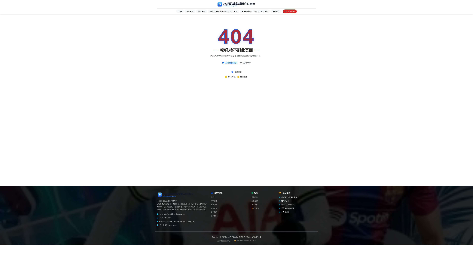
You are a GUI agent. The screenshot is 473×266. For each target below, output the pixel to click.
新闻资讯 (189, 11)
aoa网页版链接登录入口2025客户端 (223, 11)
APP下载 (214, 201)
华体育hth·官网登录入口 (290, 197)
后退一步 (247, 62)
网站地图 (255, 205)
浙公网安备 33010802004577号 (246, 241)
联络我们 (275, 11)
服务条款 (255, 201)
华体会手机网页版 (287, 205)
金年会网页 (285, 212)
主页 (180, 11)
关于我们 (214, 212)
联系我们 (214, 216)
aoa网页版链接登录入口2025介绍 (255, 11)
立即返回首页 (231, 62)
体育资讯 (201, 11)
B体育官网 (285, 201)
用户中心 (291, 11)
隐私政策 (255, 197)
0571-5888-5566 (165, 218)
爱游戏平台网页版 (287, 208)
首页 (212, 197)
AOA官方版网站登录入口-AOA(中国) (240, 237)
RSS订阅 (256, 208)
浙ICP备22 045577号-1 (224, 241)
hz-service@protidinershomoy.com (172, 214)
